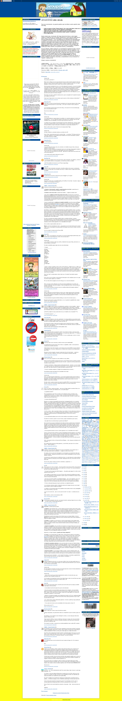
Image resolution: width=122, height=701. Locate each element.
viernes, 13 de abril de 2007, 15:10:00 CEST (50, 502)
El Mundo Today (86, 279)
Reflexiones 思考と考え (86, 439)
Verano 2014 (90, 181)
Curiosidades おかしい (86, 449)
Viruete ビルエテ (85, 356)
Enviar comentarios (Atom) (51, 695)
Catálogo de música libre (31, 160)
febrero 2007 (86, 518)
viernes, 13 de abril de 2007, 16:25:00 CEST (50, 557)
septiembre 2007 (87, 490)
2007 (84, 485)
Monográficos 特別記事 (90, 450)
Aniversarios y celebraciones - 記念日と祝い (90, 427)
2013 (84, 474)
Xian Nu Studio (86, 592)
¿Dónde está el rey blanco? (88, 323)
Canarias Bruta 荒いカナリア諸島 (88, 388)
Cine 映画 (84, 437)
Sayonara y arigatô (86, 190)
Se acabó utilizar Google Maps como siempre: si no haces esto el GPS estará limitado (90, 332)
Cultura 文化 (89, 452)
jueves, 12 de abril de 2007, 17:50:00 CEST (50, 338)
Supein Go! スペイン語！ (88, 189)
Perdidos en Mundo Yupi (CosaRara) (88, 411)
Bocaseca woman (47, 608)
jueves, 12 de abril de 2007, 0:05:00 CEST (50, 183)
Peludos (85, 233)
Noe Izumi (46, 536)
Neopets (83, 551)
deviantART (34, 225)
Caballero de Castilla (87, 268)
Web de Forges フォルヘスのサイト (88, 358)
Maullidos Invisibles (87, 212)
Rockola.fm (84, 559)
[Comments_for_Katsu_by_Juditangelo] (31, 296)
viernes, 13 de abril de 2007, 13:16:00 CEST (50, 496)
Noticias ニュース (94, 454)
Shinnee (45, 341)
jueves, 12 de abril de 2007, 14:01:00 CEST (50, 315)
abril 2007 (86, 500)
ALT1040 (85, 330)
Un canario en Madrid (87, 306)
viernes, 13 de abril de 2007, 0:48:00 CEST (50, 384)
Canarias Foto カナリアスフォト (88, 385)
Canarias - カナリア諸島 (93, 422)
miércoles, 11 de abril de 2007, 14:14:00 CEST (51, 99)
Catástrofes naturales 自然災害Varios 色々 (89, 458)
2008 (84, 483)
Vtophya (45, 559)
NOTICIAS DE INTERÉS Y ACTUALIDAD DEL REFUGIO (88, 243)
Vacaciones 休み (87, 421)
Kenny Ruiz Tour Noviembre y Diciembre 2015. (92, 149)
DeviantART (84, 553)
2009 (84, 481)
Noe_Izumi (46, 498)
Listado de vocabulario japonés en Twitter (90, 74)
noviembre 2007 (87, 488)
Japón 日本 (85, 447)
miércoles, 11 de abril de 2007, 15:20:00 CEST (51, 128)
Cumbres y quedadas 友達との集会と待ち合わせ (90, 431)
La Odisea (90, 289)
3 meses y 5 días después (87, 299)
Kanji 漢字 (86, 440)
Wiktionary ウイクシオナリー (88, 345)
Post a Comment (44, 691)
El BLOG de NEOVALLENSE (88, 288)
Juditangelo (33, 297)
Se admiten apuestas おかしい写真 (90, 445)
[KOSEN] (85, 105)
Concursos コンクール (92, 438)
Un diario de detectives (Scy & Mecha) (89, 396)
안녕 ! (84, 82)
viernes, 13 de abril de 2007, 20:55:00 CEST (50, 571)
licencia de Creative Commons (92, 570)
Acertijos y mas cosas (87, 322)
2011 (84, 478)
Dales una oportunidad (87, 222)
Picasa (83, 556)
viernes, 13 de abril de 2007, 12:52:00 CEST (50, 463)
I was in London (86, 315)
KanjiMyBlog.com (31, 305)
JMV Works (84, 359)
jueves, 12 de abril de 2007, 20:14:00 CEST (50, 354)
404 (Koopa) (84, 404)
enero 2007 (86, 520)
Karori (45, 583)
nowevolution (86, 136)
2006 (84, 522)
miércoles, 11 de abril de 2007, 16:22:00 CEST (51, 143)
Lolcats (83, 361)
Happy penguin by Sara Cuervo (29, 224)
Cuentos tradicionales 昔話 (94, 459)
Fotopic (83, 554)
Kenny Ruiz (85, 147)
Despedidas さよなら (93, 447)
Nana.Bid (85, 169)
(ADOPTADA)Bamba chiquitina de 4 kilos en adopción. (92, 224)
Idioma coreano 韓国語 (92, 460)
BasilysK (85, 158)
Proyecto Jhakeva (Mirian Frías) (88, 394)
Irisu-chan (57, 204)
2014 (84, 472)
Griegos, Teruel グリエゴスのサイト (88, 354)
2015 (84, 470)
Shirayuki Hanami (47, 357)
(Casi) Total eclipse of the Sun (88, 307)
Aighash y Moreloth (47, 668)
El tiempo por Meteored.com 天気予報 (89, 353)
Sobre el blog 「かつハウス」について (52, 72)
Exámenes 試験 (96, 439)
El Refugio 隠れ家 (85, 351)
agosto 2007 (86, 492)
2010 (84, 480)
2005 (84, 524)
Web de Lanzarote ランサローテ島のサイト (90, 380)
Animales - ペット (87, 428)
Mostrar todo (97, 340)
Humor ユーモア (95, 452)
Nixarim (45, 234)
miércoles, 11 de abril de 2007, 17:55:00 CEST (51, 164)
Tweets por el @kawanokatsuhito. (29, 116)
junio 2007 (86, 496)
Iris (44, 465)
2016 (84, 468)
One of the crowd (86, 314)
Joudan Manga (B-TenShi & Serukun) (89, 398)
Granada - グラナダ (86, 454)
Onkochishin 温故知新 (87, 261)
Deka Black (46, 158)
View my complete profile (92, 25)
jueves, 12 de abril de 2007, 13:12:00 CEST (50, 288)
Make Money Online (66, 699)
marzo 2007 (86, 516)
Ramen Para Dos (86, 251)
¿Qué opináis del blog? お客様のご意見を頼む (52, 20)
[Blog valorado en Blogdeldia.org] (31, 349)
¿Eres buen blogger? (31, 351)
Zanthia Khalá (46, 330)
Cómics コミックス (85, 460)
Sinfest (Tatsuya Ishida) (86, 414)
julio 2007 (86, 494)
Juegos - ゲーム (94, 448)
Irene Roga (85, 180)
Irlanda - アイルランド (85, 462)
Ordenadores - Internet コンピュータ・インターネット (90, 433)
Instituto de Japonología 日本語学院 (88, 349)
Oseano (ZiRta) (85, 403)
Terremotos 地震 (85, 453)
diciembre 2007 (87, 487)
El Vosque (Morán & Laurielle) (87, 401)
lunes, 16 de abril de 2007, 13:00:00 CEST (50, 636)
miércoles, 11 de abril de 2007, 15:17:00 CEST (51, 114)
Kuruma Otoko (46, 647)
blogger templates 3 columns (57, 699)
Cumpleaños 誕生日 (95, 446)
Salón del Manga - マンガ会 (92, 436)
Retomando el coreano (87, 83)
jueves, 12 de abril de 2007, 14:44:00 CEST (50, 328)
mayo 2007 (86, 498)
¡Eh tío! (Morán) (85, 399)
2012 (84, 476)
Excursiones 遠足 (85, 448)
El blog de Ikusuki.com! (88, 298)
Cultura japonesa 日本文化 (90, 429)
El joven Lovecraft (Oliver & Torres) (88, 406)
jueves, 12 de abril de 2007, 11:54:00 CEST (50, 231)
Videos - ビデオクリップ (86, 434)
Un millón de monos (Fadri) (87, 409)
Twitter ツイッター (92, 462)
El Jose (45, 386)
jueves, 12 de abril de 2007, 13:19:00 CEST (50, 302)
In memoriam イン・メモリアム (93, 461)
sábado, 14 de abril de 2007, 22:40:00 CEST (51, 606)
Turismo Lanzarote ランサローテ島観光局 (89, 379)
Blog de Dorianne (86, 125)
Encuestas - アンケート (89, 451)
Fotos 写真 (88, 419)
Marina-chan (88, 591)
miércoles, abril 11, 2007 (63, 70)
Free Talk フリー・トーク (87, 432)
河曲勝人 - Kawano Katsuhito (49, 185)
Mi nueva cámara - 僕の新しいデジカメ (91, 504)
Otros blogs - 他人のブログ (90, 444)
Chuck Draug (46, 317)
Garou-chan (85, 106)
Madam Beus (46, 101)
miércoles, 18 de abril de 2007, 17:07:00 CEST (51, 666)
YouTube (83, 558)
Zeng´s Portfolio (86, 113)
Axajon (45, 166)
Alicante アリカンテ (94, 453)
